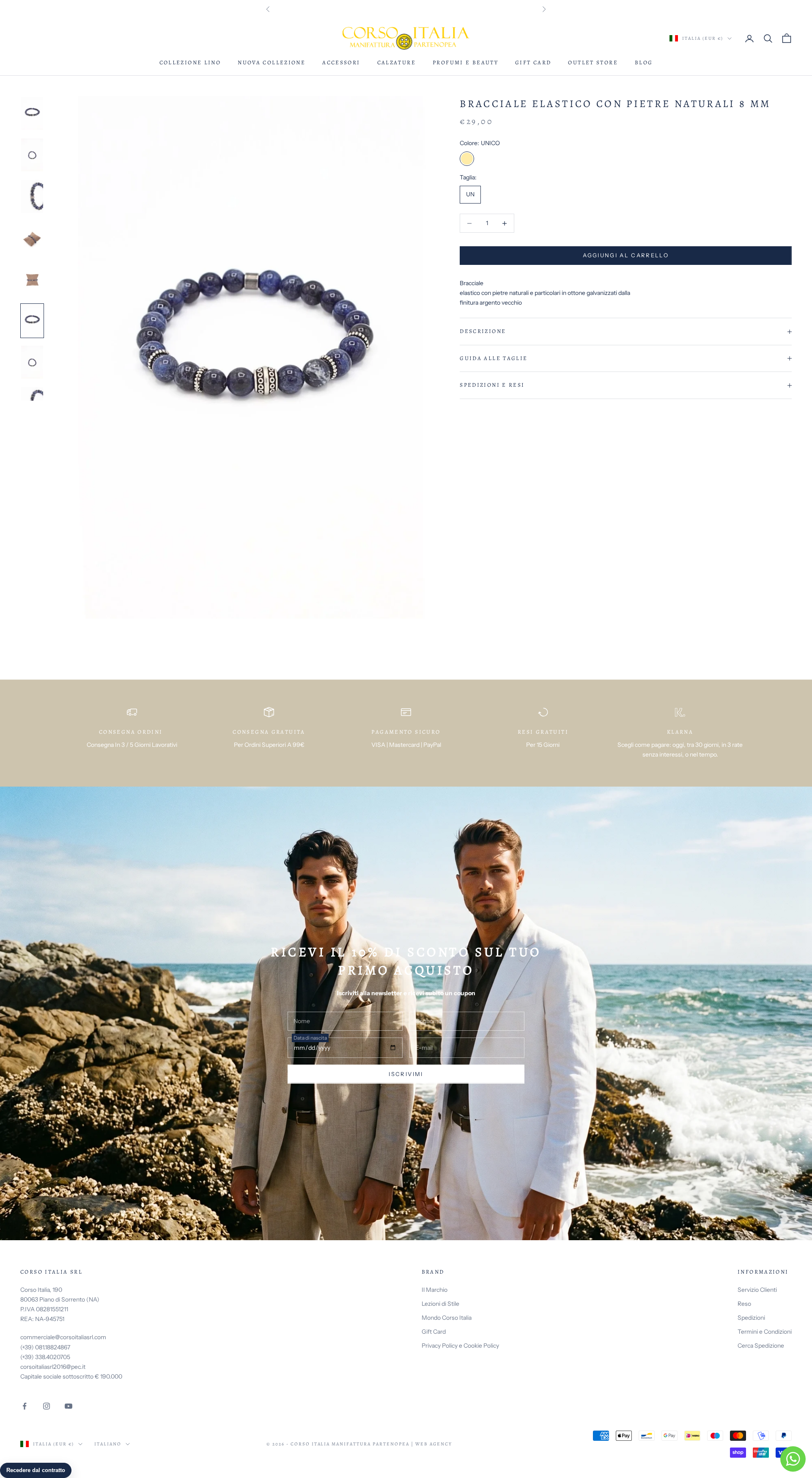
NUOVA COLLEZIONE (271, 62)
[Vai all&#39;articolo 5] (32, 279)
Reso (744, 1303)
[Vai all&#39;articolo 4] (32, 237)
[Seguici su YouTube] (68, 1406)
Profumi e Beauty (465, 62)
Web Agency (433, 1444)
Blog (644, 62)
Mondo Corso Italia (447, 1317)
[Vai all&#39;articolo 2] (32, 155)
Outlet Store (593, 62)
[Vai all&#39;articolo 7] (32, 362)
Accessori (341, 62)
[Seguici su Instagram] (46, 1406)
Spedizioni (751, 1317)
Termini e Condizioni (765, 1331)
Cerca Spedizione (761, 1345)
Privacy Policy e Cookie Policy (460, 1345)
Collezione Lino (190, 62)
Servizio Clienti (757, 1290)
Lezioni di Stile (440, 1303)
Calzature (396, 62)
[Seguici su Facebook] (24, 1406)
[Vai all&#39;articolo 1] (32, 113)
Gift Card (533, 62)
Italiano (107, 1444)
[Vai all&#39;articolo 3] (32, 196)
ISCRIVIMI (406, 1074)
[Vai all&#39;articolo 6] (32, 320)
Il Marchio (434, 1290)
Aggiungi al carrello (626, 255)
